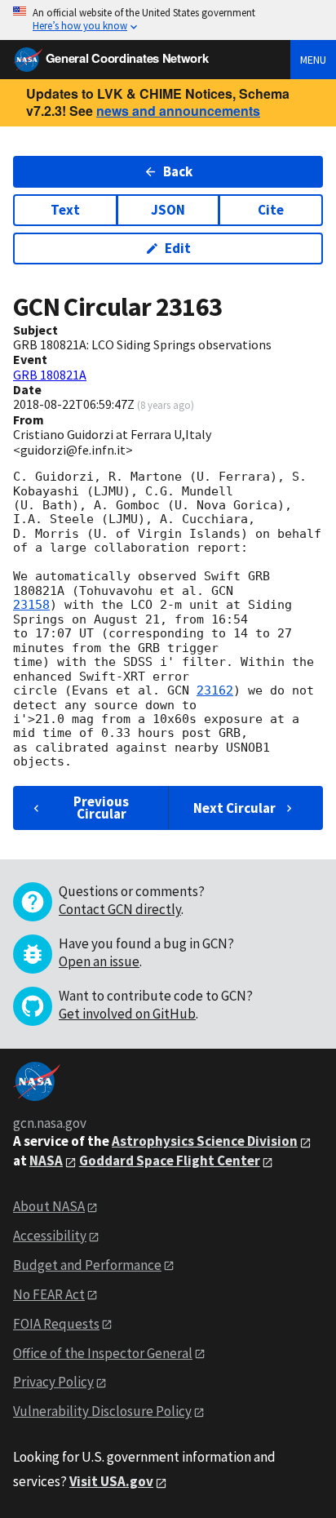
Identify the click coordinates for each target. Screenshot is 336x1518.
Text (65, 210)
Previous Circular (101, 807)
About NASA (49, 1206)
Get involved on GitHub (127, 1014)
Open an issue (99, 961)
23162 (215, 690)
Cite (271, 210)
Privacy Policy (53, 1382)
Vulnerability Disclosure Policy (102, 1411)
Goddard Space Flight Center (169, 1161)
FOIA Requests (56, 1324)
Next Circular (234, 808)
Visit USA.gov (111, 1481)
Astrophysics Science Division (205, 1141)
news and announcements (178, 110)
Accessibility (49, 1236)
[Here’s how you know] (168, 20)
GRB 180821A (49, 374)
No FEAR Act (49, 1294)
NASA (46, 1161)
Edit (178, 248)
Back (177, 171)
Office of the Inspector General (102, 1353)
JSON (168, 210)
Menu (313, 59)
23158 (31, 604)
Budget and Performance (87, 1265)
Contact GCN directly (120, 909)
